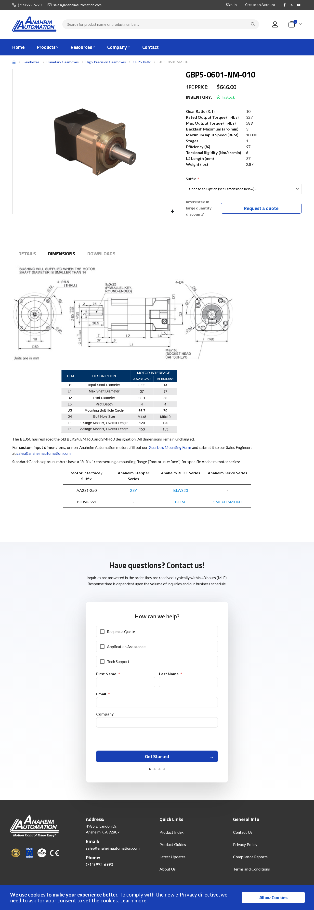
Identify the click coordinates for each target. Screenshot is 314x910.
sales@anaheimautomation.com (77, 5)
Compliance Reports (250, 856)
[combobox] (160, 24)
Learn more (133, 900)
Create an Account (260, 4)
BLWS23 (180, 490)
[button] (172, 211)
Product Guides (172, 844)
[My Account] (275, 24)
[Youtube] (298, 5)
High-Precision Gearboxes (106, 62)
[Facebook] (284, 5)
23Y (133, 490)
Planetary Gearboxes (62, 62)
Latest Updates (172, 856)
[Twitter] (291, 5)
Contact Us (242, 832)
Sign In (231, 4)
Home (14, 62)
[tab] (27, 253)
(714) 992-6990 (29, 5)
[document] (157, 897)
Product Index (171, 832)
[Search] (253, 24)
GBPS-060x (142, 62)
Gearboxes (31, 62)
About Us (167, 869)
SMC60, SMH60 (227, 501)
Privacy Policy (245, 844)
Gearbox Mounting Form (170, 447)
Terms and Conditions (251, 869)
